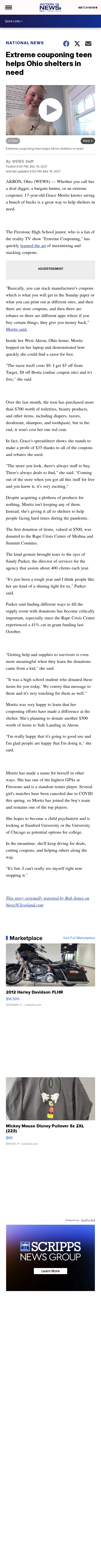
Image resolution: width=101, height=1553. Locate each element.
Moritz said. (16, 329)
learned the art (33, 245)
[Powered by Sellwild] (88, 1220)
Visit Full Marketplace (79, 938)
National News (25, 42)
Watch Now (86, 7)
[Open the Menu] (8, 7)
